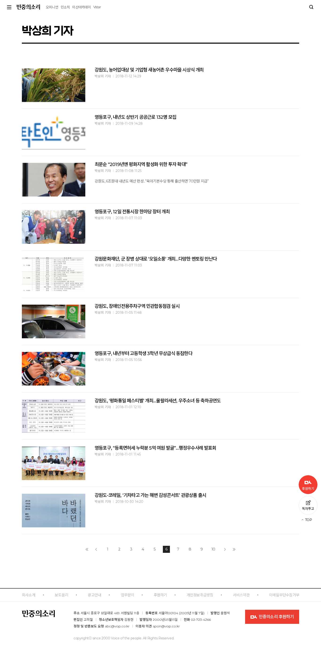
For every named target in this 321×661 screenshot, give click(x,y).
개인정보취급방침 (200, 595)
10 (213, 549)
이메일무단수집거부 (284, 595)
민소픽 (65, 7)
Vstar (97, 7)
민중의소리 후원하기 (276, 616)
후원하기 (160, 595)
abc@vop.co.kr (117, 626)
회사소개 (28, 595)
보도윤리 (61, 595)
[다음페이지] (224, 549)
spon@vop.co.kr (166, 626)
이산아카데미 (81, 7)
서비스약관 (241, 595)
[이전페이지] (96, 549)
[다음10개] (234, 549)
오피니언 (52, 7)
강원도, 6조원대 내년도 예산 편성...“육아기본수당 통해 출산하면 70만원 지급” (151, 181)
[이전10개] (86, 549)
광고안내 (94, 595)
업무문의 (127, 595)
